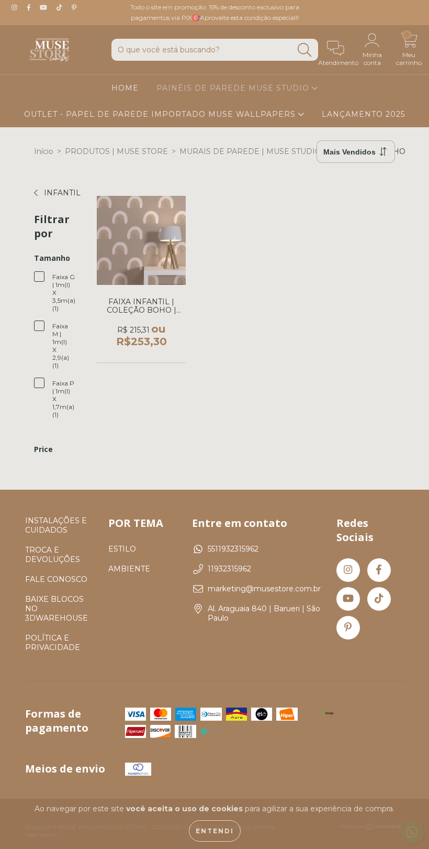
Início (43, 151)
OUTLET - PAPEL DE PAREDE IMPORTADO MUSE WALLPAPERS (161, 114)
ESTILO (122, 549)
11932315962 (229, 569)
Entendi (215, 831)
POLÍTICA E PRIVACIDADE (52, 642)
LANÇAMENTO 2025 (363, 114)
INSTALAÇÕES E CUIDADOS (56, 525)
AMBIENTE (129, 569)
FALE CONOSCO (56, 579)
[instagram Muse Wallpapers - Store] (15, 7)
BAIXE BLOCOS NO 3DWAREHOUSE (56, 608)
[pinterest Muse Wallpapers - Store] (74, 7)
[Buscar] (304, 50)
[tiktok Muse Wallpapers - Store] (60, 7)
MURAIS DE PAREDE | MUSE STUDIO (250, 151)
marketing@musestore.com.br (264, 588)
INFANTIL (61, 192)
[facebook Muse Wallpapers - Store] (30, 7)
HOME (125, 88)
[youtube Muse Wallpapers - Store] (44, 7)
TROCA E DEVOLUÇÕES (52, 554)
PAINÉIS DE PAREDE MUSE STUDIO (234, 88)
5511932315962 (233, 549)
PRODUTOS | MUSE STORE (116, 151)
